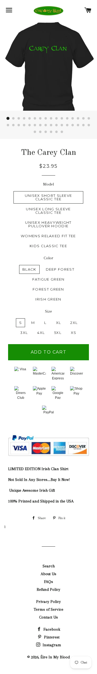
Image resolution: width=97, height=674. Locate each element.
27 (62, 125)
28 (67, 125)
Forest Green (48, 289)
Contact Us (48, 617)
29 (72, 125)
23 (40, 125)
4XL (41, 332)
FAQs (48, 581)
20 (24, 125)
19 (19, 125)
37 (56, 132)
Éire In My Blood (55, 657)
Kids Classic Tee (48, 246)
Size (48, 311)
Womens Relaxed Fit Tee (48, 236)
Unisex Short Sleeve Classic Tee (48, 197)
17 (8, 125)
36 (51, 132)
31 (83, 125)
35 (45, 132)
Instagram (51, 644)
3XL (24, 332)
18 (13, 125)
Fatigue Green (48, 279)
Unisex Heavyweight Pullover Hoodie (48, 224)
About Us (48, 573)
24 (45, 125)
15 (83, 118)
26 (56, 125)
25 (51, 125)
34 (40, 132)
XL (58, 322)
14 (78, 118)
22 (35, 125)
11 (62, 118)
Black (29, 269)
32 (89, 125)
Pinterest (51, 637)
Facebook (51, 629)
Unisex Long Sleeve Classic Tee (48, 211)
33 (35, 132)
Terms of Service (48, 609)
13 (72, 118)
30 (78, 125)
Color (48, 258)
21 (29, 125)
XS (74, 332)
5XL (57, 332)
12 (67, 118)
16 (89, 118)
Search (49, 566)
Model (48, 184)
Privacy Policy (48, 601)
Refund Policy (48, 589)
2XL (74, 322)
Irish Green (48, 299)
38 (62, 132)
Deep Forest (60, 269)
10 (56, 118)
